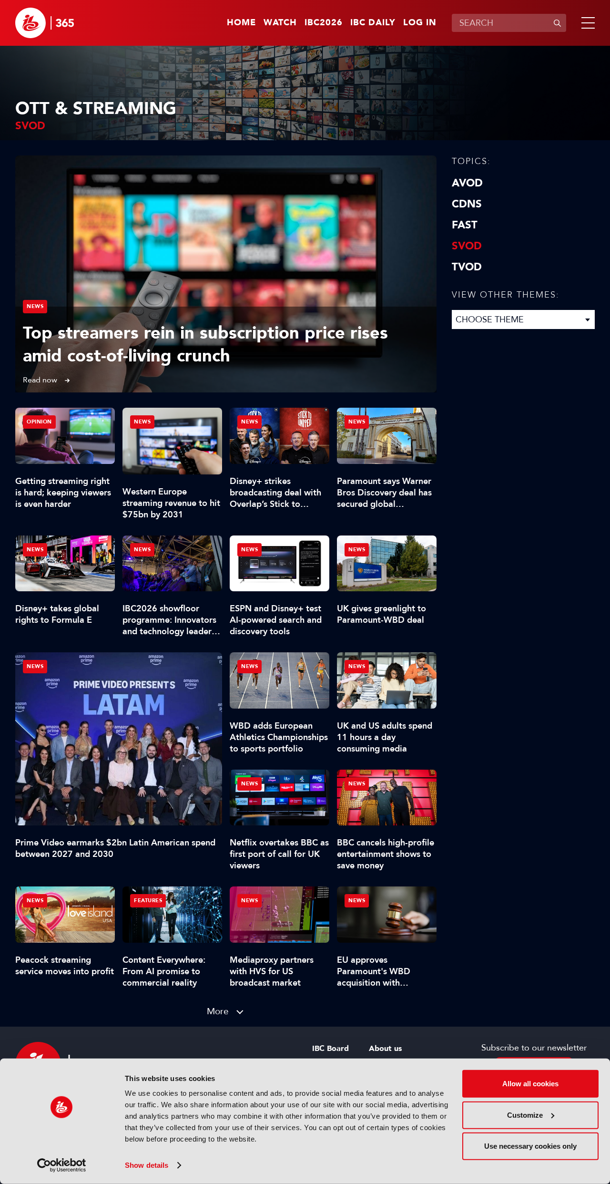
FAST (465, 225)
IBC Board (330, 1048)
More (218, 1011)
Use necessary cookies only (530, 1146)
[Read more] (226, 273)
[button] (586, 23)
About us (385, 1048)
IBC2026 (324, 23)
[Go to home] (44, 23)
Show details (146, 1165)
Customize (525, 1115)
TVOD (467, 267)
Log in (420, 23)
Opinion (39, 421)
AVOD (467, 183)
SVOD (467, 246)
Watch (280, 23)
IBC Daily (373, 23)
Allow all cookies (530, 1084)
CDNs (467, 204)
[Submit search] (557, 23)
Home (241, 23)
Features (148, 900)
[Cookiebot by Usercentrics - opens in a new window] (61, 1165)
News (35, 306)
